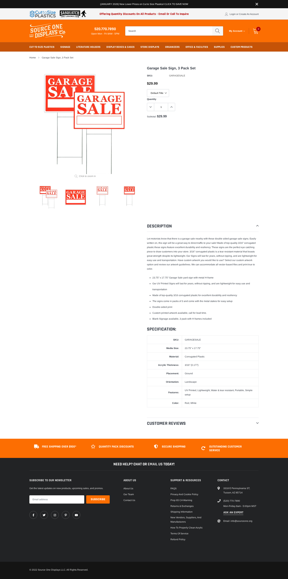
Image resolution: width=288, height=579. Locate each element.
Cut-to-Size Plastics (41, 47)
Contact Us (129, 500)
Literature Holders (88, 47)
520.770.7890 (105, 29)
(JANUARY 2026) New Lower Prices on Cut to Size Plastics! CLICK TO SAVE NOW (144, 4)
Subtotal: (151, 116)
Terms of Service (179, 533)
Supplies (219, 47)
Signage (65, 47)
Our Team (128, 494)
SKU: (150, 75)
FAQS (173, 488)
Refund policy (177, 539)
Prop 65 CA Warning (181, 500)
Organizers (172, 47)
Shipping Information (181, 511)
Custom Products (242, 47)
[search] (217, 30)
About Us (128, 488)
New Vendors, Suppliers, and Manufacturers (185, 519)
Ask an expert (233, 512)
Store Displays (149, 47)
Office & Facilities (197, 47)
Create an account (249, 14)
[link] (33, 515)
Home (32, 57)
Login (233, 14)
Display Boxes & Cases (120, 47)
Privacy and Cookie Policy (184, 494)
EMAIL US (155, 464)
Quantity (151, 99)
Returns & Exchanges (182, 506)
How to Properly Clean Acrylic (186, 527)
